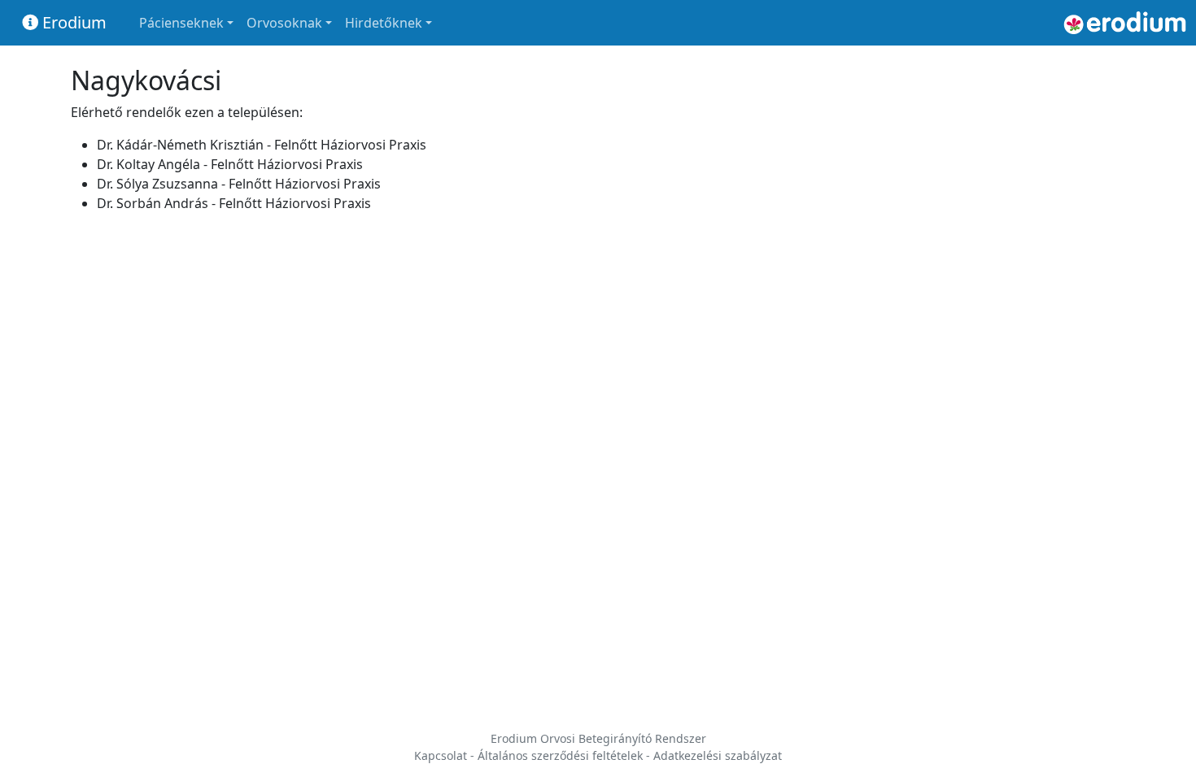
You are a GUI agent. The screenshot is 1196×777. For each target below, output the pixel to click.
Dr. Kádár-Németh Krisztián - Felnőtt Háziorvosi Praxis (261, 145)
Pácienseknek (181, 23)
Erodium (72, 22)
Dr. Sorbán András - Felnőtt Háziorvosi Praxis (234, 203)
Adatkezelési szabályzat (717, 755)
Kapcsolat (440, 755)
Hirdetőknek (383, 23)
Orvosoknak (284, 23)
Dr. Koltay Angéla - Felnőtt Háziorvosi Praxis (230, 164)
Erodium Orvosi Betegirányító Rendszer (598, 738)
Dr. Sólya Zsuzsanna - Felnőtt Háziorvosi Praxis (239, 184)
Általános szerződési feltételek (560, 755)
